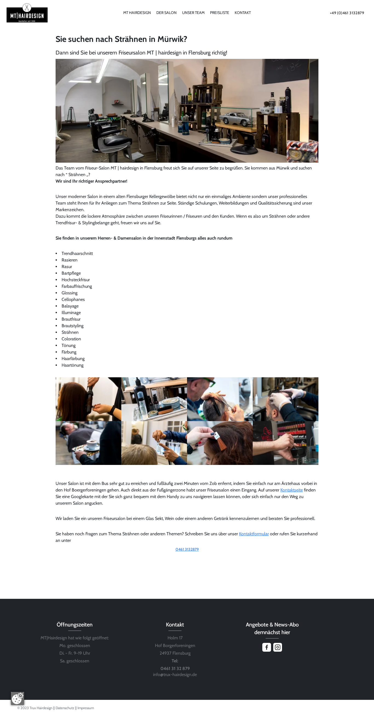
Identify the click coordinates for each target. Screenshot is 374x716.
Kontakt (243, 12)
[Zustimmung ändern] (17, 698)
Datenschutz (65, 708)
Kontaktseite (291, 490)
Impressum (85, 708)
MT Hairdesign (137, 12)
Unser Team (193, 12)
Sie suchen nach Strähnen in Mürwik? (121, 39)
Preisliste (219, 12)
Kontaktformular (254, 533)
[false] (187, 557)
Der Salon (166, 12)
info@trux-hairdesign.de (175, 674)
